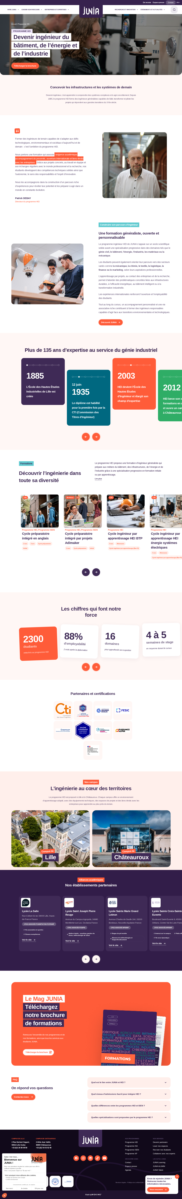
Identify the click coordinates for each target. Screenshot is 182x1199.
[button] (4, 1195)
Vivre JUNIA (11, 9)
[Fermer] (177, 1176)
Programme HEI (131, 1142)
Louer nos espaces (160, 1146)
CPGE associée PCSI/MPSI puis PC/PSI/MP (39, 924)
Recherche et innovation (125, 9)
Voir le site (26, 940)
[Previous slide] (86, 437)
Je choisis (24, 1188)
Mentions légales (121, 1182)
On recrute (147, 2)
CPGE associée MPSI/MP (120, 927)
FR (178, 2)
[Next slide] (96, 437)
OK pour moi (39, 1188)
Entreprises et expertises (55, 9)
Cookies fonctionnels (12, 1179)
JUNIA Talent (158, 1170)
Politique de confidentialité (135, 1182)
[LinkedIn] (90, 1158)
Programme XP (131, 1154)
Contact (170, 2)
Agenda (128, 1170)
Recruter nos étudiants (162, 1150)
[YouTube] (104, 1158)
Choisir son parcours (30, 9)
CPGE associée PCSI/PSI (76, 927)
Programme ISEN (132, 1150)
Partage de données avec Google (15, 1177)
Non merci (9, 1188)
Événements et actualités (151, 9)
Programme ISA (131, 1146)
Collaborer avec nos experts (164, 1154)
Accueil (14, 24)
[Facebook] (76, 1158)
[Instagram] (83, 1158)
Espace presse (158, 2)
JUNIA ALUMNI (159, 1166)
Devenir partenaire (160, 1142)
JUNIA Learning (159, 1162)
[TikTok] (97, 1158)
